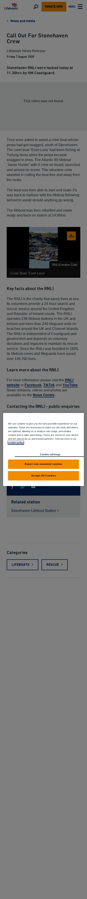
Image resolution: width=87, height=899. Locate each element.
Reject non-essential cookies (43, 464)
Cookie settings (50, 454)
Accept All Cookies (43, 475)
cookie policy (16, 442)
